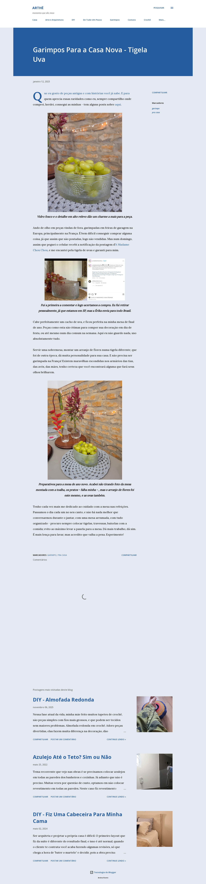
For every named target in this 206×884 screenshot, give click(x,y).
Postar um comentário (63, 739)
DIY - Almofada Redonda (63, 699)
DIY (73, 19)
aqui (118, 104)
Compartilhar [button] (159, 92)
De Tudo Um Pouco (92, 19)
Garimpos (115, 19)
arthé (37, 7)
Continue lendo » (116, 739)
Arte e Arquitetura (54, 19)
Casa (34, 19)
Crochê (147, 19)
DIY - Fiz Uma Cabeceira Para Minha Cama (77, 817)
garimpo (155, 108)
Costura (132, 19)
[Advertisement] (80, 653)
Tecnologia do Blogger (104, 872)
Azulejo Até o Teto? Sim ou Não (72, 757)
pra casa (156, 112)
